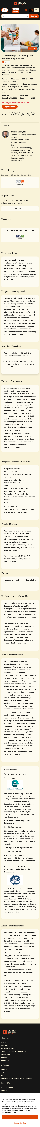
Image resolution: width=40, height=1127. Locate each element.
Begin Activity (9, 107)
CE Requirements (7, 1048)
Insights (4, 1072)
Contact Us (5, 1060)
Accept (20, 1117)
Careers (4, 1057)
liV (2, 1075)
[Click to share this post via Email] (33, 114)
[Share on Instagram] (28, 114)
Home (3, 1042)
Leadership (5, 1054)
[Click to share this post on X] (18, 114)
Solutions (4, 1045)
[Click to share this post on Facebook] (9, 114)
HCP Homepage (7, 1087)
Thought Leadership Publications (13, 1051)
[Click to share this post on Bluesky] (23, 114)
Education (5, 1069)
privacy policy (10, 1112)
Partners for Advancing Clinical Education (16, 1078)
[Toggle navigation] (36, 10)
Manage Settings (20, 1123)
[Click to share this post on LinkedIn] (13, 114)
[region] (20, 1110)
